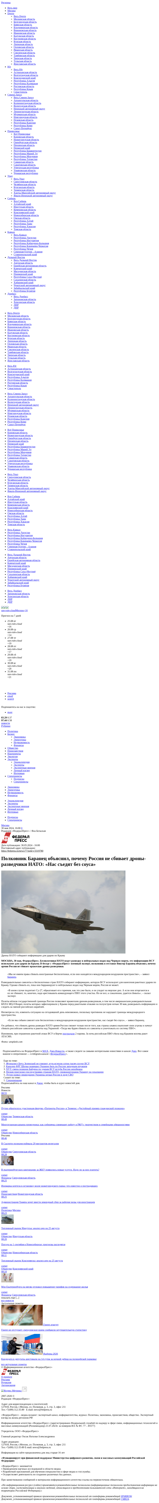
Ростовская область (24, 86)
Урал (10, 176)
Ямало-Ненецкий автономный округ (33, 195)
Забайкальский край (24, 288)
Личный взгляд (22, 770)
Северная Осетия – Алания (28, 251)
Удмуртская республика (26, 167)
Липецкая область (23, 44)
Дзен (133, 1051)
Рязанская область (23, 50)
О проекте (6, 1376)
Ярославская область (25, 64)
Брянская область (23, 24)
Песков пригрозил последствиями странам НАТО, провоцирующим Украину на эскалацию (55, 1072)
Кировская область (24, 136)
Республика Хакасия (25, 226)
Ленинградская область (26, 111)
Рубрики (5, 726)
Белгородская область (25, 22)
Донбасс (11, 293)
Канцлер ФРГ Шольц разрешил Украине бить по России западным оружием (46, 1066)
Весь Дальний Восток (25, 260)
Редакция (6, 1382)
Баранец (11, 977)
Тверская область (23, 58)
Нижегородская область (26, 139)
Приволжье (13, 131)
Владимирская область (26, 27)
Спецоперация (14, 1080)
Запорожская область (25, 299)
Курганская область (24, 187)
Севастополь (20, 92)
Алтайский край (22, 204)
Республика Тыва (23, 223)
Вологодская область (25, 106)
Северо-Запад (14, 94)
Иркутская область (24, 207)
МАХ (45, 1051)
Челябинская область (25, 184)
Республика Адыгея (24, 80)
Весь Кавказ (20, 235)
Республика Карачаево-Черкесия (31, 246)
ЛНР (16, 305)
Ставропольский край (25, 254)
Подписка (19, 779)
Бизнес (11, 734)
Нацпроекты (14, 753)
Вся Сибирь (20, 201)
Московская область (24, 19)
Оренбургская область (25, 142)
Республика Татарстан (25, 159)
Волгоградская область (26, 75)
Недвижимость (22, 742)
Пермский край (22, 148)
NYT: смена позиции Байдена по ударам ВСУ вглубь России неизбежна (44, 1069)
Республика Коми (23, 125)
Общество (12, 748)
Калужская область (24, 36)
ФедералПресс (58, 1054)
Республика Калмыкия (26, 83)
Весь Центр (20, 16)
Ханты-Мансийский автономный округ (35, 193)
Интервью (19, 773)
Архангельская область (26, 100)
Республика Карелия (25, 122)
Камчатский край (23, 268)
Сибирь (11, 198)
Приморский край (23, 274)
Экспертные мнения (24, 767)
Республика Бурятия (24, 291)
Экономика (20, 737)
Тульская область (23, 61)
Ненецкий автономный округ (29, 108)
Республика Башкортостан (28, 150)
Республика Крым (23, 89)
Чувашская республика (26, 173)
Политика (12, 731)
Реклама (11, 693)
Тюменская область (24, 190)
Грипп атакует (51, 1324)
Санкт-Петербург (23, 128)
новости (5, 723)
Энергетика (20, 739)
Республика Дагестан (25, 237)
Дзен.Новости (57, 1051)
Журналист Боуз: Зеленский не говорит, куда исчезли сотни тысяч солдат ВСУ (48, 1063)
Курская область (22, 41)
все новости (7, 1300)
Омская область (22, 218)
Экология (12, 756)
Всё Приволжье (22, 134)
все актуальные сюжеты (14, 1364)
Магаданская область (25, 271)
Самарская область (24, 162)
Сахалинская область (25, 279)
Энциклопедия (22, 762)
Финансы (19, 745)
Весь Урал (19, 179)
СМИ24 (125, 1499)
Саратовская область (25, 164)
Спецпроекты (14, 776)
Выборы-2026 (50, 1353)
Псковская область (23, 120)
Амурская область (23, 263)
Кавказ (11, 232)
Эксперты (12, 759)
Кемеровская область (25, 209)
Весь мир (12, 8)
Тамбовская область (24, 55)
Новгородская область (25, 117)
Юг (9, 66)
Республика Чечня (23, 249)
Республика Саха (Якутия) (28, 277)
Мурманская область (25, 114)
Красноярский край (24, 212)
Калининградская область (27, 103)
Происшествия (15, 751)
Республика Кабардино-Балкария (31, 243)
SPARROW (126, 1496)
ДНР (16, 307)
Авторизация (8, 1385)
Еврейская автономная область (30, 265)
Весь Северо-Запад (24, 97)
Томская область (22, 229)
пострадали (69, 1033)
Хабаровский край (23, 282)
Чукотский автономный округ (30, 285)
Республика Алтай (23, 221)
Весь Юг (18, 69)
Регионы (6, 2)
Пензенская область (24, 145)
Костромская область (25, 38)
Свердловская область (25, 181)
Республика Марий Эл (26, 153)
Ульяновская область (25, 170)
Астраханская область (25, 72)
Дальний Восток (16, 257)
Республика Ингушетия (26, 240)
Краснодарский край (25, 78)
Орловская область (24, 47)
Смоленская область (24, 52)
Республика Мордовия (26, 156)
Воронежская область (25, 30)
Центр (10, 13)
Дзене (39, 1083)
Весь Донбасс (21, 296)
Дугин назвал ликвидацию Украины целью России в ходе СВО (39, 1074)
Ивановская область (24, 33)
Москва (11, 10)
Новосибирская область (26, 215)
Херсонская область (24, 302)
